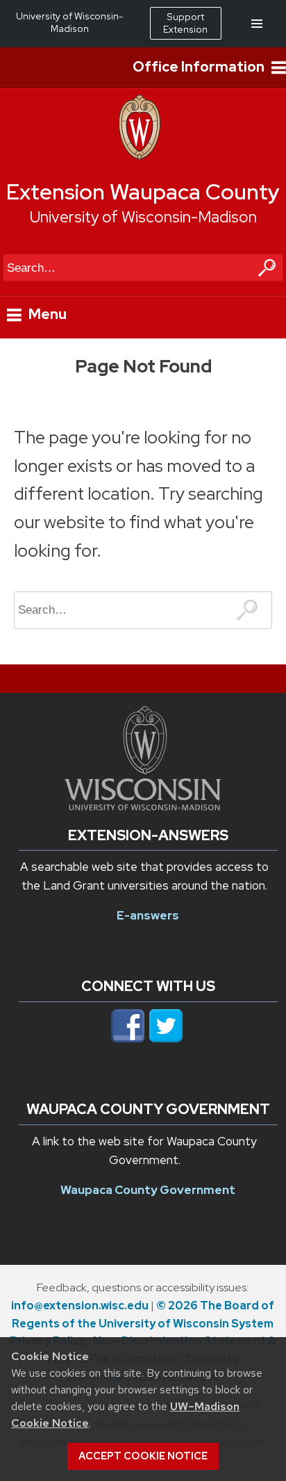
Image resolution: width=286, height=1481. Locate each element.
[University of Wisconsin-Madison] (139, 156)
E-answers (148, 915)
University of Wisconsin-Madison (143, 216)
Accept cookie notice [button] (143, 1456)
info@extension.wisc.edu (80, 1305)
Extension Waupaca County (143, 191)
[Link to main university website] (142, 806)
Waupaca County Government (147, 1189)
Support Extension (185, 22)
